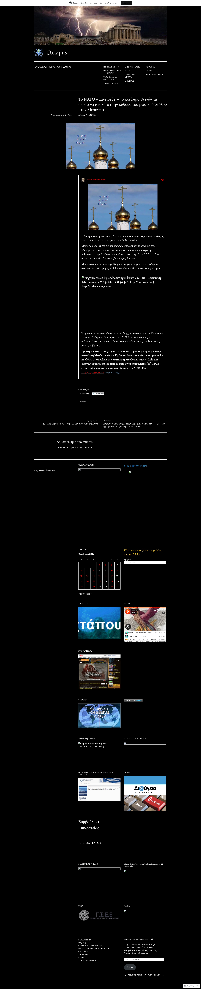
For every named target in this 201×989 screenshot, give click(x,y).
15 (99, 576)
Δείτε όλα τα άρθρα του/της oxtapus (74, 447)
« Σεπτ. (81, 594)
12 (81, 576)
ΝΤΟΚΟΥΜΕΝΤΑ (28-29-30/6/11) (112, 72)
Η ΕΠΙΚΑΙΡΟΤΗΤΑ (111, 67)
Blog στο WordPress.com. (44, 470)
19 (81, 581)
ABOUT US (150, 67)
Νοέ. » (89, 594)
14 (94, 576)
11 (117, 570)
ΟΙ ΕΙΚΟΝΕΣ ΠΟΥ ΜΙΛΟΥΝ (132, 76)
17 (112, 576)
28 (93, 586)
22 (99, 581)
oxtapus (81, 115)
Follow (130, 967)
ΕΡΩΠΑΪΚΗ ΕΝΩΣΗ (133, 67)
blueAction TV (84, 940)
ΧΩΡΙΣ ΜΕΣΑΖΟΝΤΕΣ (155, 75)
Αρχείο (127, 559)
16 (106, 576)
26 (81, 586)
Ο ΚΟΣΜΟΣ (129, 81)
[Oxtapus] (100, 25)
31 (112, 586)
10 (112, 570)
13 (87, 576)
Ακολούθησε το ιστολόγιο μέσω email (138, 939)
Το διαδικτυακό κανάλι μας (110, 78)
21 (94, 581)
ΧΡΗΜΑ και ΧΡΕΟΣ (112, 83)
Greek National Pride (96, 179)
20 (87, 581)
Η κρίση (128, 71)
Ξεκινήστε (126, 3)
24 (111, 581)
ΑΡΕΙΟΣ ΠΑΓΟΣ (89, 842)
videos (149, 71)
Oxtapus (56, 53)
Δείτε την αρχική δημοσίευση (92, 373)
